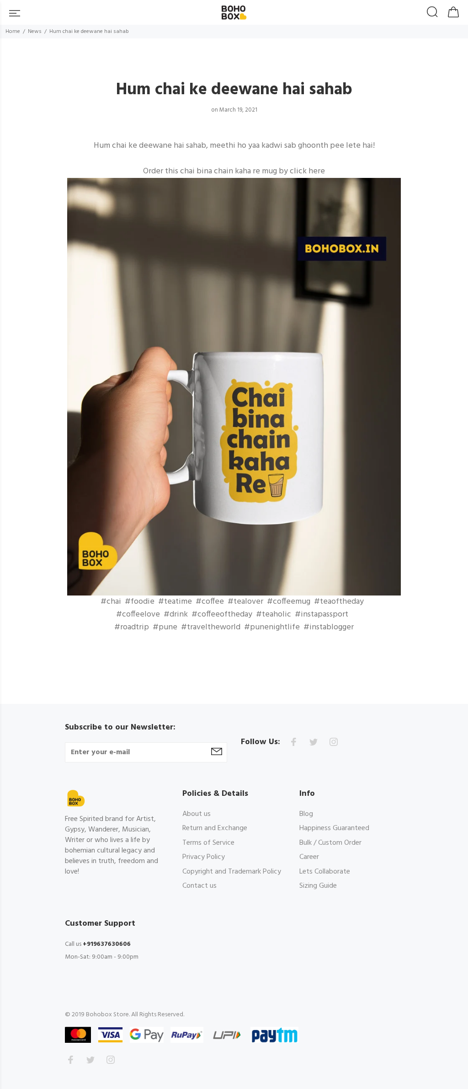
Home (12, 31)
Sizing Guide (318, 885)
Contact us (199, 885)
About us (196, 815)
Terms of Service (208, 843)
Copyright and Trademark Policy (231, 872)
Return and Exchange (214, 828)
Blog (306, 815)
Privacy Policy (203, 857)
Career (309, 857)
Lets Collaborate (324, 872)
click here (307, 171)
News (35, 31)
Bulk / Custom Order (330, 843)
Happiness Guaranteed (334, 828)
